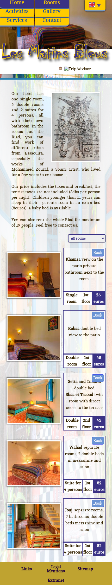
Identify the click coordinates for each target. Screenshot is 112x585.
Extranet (56, 580)
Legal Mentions (56, 568)
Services (17, 20)
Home (17, 2)
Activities (17, 11)
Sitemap (85, 569)
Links (26, 569)
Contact (51, 20)
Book (97, 252)
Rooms (51, 2)
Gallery (52, 11)
